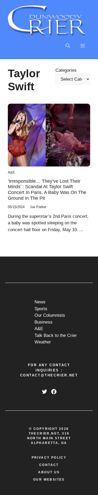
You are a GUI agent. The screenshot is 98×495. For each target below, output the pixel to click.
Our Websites (49, 479)
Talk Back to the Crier (55, 335)
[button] (67, 46)
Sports (40, 308)
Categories (66, 70)
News (39, 301)
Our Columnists (49, 315)
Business (43, 322)
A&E (11, 172)
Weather (42, 342)
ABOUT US (49, 472)
